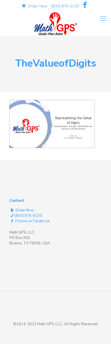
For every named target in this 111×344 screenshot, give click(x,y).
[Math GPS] (55, 22)
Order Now (37, 6)
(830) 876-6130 (65, 6)
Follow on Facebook (32, 221)
